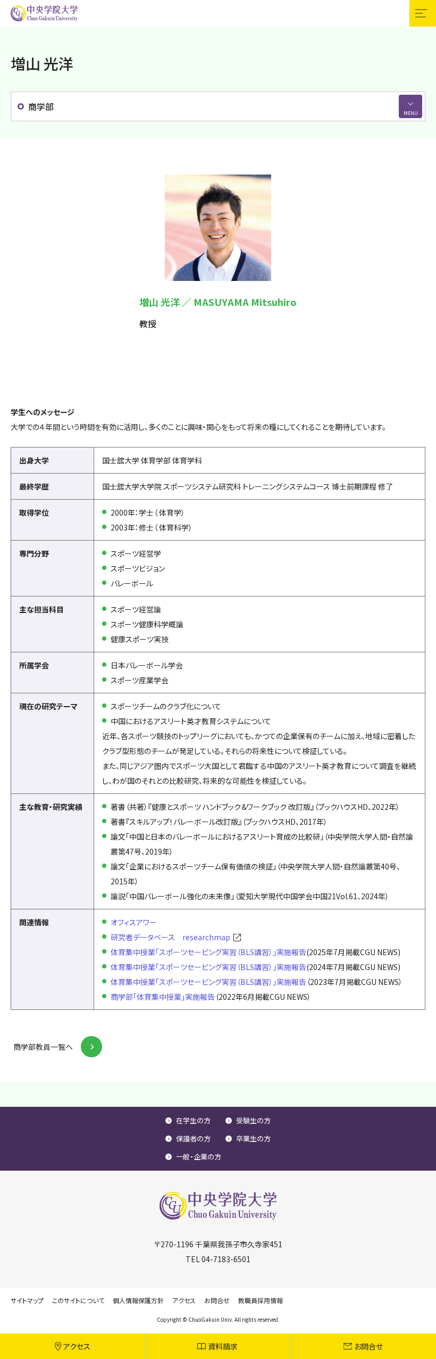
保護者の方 (193, 1138)
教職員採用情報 (260, 1300)
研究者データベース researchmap (170, 937)
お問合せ (368, 1346)
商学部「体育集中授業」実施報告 (163, 996)
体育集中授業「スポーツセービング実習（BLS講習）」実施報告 (208, 952)
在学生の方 (193, 1120)
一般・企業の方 (198, 1156)
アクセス (76, 1346)
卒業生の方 (253, 1138)
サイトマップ (27, 1300)
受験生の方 (253, 1120)
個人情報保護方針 (138, 1300)
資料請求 (223, 1346)
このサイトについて (78, 1300)
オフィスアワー (134, 922)
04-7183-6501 (226, 1259)
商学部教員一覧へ (43, 1046)
